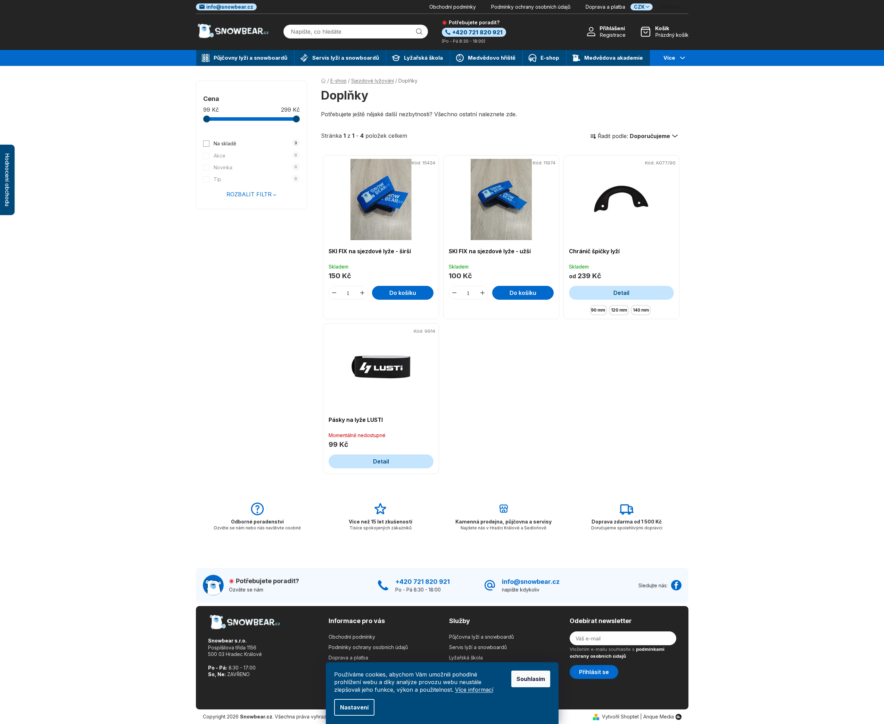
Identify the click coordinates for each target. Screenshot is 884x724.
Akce (255, 156)
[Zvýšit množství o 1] (362, 292)
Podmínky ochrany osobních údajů (530, 7)
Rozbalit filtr (249, 194)
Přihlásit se (594, 671)
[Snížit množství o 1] (334, 292)
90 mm (598, 310)
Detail (621, 292)
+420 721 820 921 (422, 581)
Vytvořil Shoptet (620, 716)
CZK (639, 7)
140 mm (641, 310)
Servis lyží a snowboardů (478, 647)
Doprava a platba (605, 7)
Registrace (613, 35)
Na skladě (255, 143)
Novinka (255, 167)
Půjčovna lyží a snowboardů (481, 637)
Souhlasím (531, 678)
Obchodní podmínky (452, 7)
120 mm (619, 310)
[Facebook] (676, 585)
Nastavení (354, 707)
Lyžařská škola (466, 658)
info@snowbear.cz (229, 7)
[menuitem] (245, 58)
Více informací (474, 689)
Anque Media (658, 716)
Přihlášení (612, 28)
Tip (255, 179)
